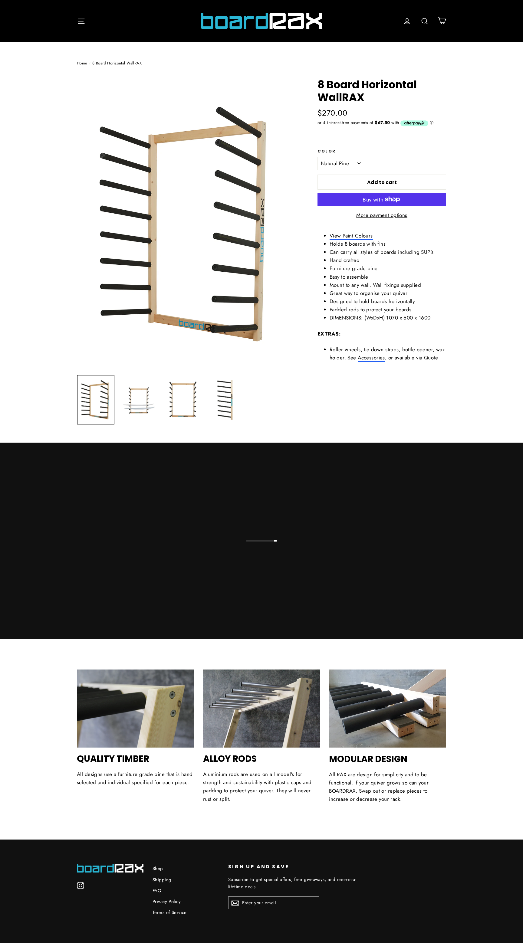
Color (326, 151)
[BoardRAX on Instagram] (80, 885)
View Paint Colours (351, 235)
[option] (186, 223)
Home (82, 63)
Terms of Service (170, 912)
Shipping (162, 879)
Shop (158, 868)
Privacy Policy (167, 901)
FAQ (157, 890)
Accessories (371, 357)
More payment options (381, 215)
